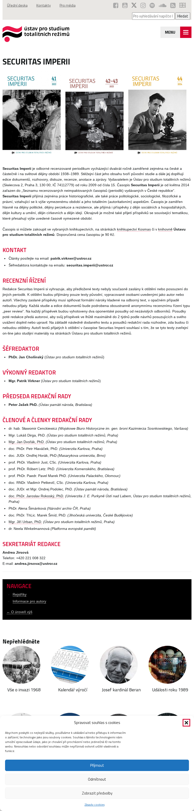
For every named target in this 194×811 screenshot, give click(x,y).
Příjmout (97, 765)
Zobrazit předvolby (97, 793)
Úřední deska (17, 5)
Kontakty (43, 5)
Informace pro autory (29, 601)
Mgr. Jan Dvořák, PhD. (27, 442)
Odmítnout (97, 779)
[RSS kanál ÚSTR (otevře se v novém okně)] (173, 5)
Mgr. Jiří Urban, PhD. (25, 522)
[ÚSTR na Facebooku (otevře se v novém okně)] (115, 5)
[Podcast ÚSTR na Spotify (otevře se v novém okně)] (152, 5)
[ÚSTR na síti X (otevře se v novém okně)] (134, 5)
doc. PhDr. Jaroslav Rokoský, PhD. (36, 496)
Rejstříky (20, 594)
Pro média (68, 5)
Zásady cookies (95, 804)
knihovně (165, 229)
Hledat (182, 16)
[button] (186, 722)
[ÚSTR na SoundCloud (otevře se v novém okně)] (162, 5)
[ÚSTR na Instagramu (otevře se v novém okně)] (143, 5)
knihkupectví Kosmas (134, 229)
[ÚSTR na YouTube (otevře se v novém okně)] (125, 5)
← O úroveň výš (19, 612)
